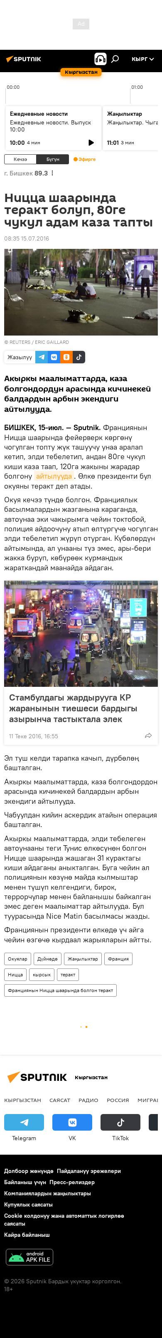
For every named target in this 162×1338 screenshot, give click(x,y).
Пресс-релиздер (72, 1182)
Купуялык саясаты (28, 1204)
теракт (68, 974)
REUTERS (20, 342)
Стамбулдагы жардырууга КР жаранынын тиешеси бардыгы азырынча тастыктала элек (73, 708)
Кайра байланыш (27, 1234)
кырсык (42, 974)
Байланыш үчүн (25, 1182)
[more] (148, 735)
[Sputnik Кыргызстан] (25, 62)
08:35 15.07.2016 (26, 238)
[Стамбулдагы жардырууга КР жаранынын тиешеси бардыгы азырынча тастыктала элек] (81, 634)
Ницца (15, 974)
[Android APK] (29, 1258)
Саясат (59, 1100)
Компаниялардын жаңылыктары (47, 1193)
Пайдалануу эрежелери (89, 1171)
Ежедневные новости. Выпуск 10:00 (50, 126)
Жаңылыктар (83, 959)
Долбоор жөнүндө (29, 1171)
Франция (118, 959)
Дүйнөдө (47, 959)
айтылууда (54, 476)
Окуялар (17, 959)
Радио (88, 1100)
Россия (118, 1100)
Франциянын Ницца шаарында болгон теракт (60, 990)
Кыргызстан (22, 1100)
